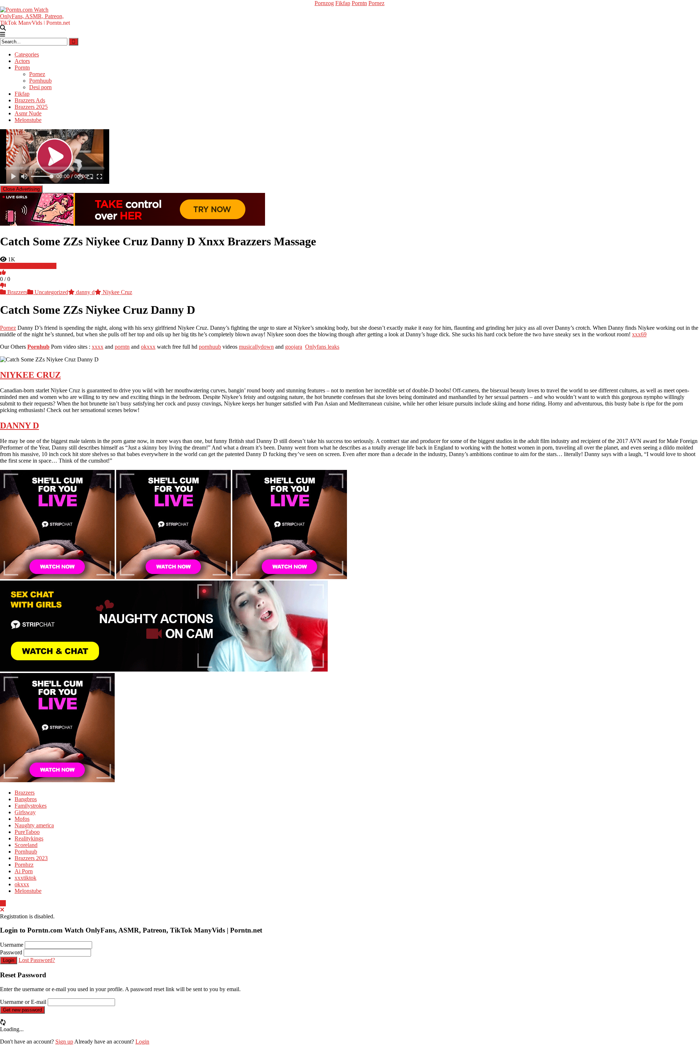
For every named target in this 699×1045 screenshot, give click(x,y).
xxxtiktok (25, 878)
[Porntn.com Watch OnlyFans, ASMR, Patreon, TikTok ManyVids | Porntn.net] (36, 15)
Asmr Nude (28, 113)
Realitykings (29, 838)
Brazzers (16, 292)
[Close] (2, 910)
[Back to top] (3, 903)
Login (8, 960)
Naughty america (34, 825)
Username (11, 945)
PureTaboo (27, 832)
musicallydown (256, 347)
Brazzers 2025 (31, 107)
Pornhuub (40, 81)
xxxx (97, 347)
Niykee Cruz (116, 292)
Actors (22, 61)
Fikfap (342, 3)
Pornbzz (24, 865)
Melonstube (28, 120)
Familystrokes (31, 806)
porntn (122, 347)
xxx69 (639, 334)
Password (11, 952)
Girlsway (25, 812)
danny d (85, 292)
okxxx (148, 347)
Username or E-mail (23, 1002)
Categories (27, 54)
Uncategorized (50, 292)
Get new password (22, 1010)
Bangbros (26, 799)
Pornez (376, 3)
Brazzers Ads (30, 100)
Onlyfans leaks (322, 347)
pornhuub (210, 347)
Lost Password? (37, 960)
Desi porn (40, 87)
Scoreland (26, 845)
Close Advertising (21, 189)
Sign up (64, 1041)
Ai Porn (24, 871)
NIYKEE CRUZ (30, 375)
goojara (293, 347)
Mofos (22, 819)
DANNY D (19, 425)
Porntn (359, 3)
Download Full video (31, 266)
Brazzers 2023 (31, 858)
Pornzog (324, 3)
